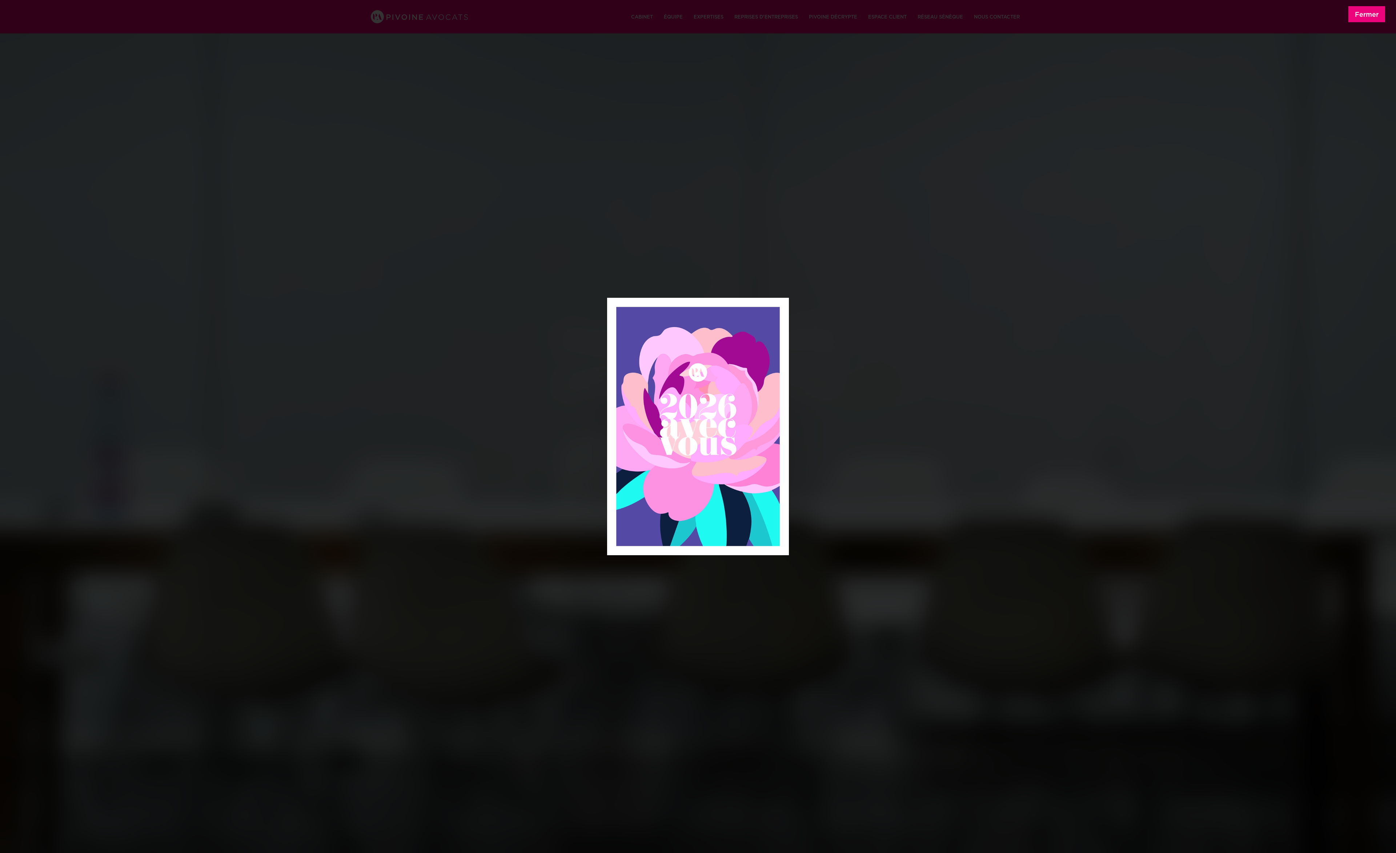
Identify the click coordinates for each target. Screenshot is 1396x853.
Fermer (1367, 14)
